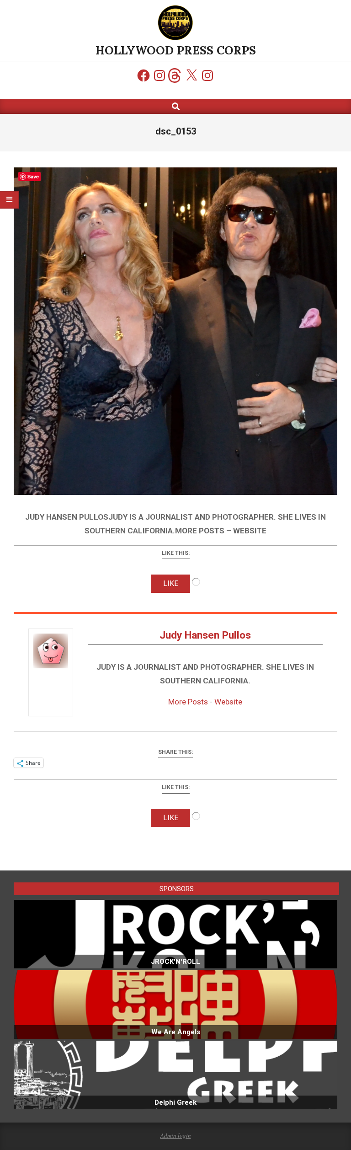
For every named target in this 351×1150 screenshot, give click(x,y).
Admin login (175, 1135)
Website (228, 701)
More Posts (188, 701)
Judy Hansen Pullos (205, 635)
